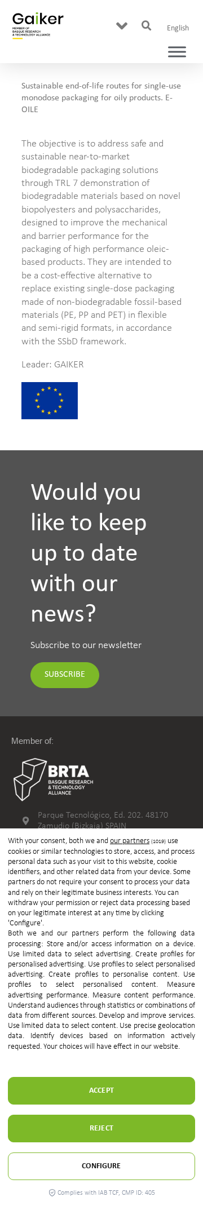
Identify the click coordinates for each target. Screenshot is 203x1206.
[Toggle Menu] (177, 52)
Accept (101, 1091)
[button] (122, 25)
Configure (101, 1166)
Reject (101, 1128)
